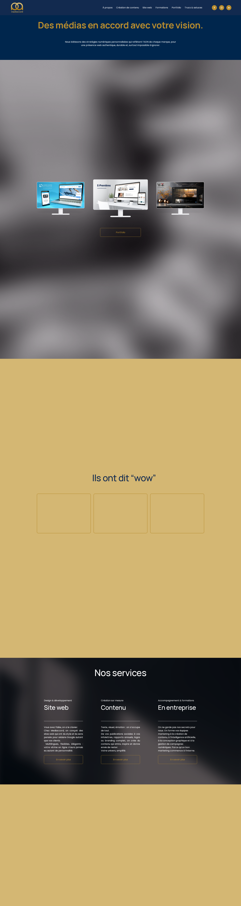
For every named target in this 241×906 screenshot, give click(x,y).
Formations (162, 7)
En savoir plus (63, 759)
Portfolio (176, 7)
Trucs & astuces (193, 7)
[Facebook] (214, 7)
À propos (108, 7)
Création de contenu (127, 7)
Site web (147, 7)
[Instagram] (221, 7)
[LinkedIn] (228, 7)
